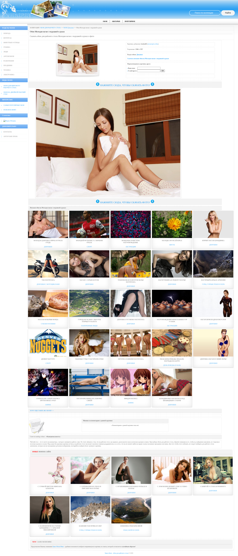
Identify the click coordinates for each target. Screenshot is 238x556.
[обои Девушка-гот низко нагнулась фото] (131, 303)
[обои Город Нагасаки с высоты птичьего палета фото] (89, 303)
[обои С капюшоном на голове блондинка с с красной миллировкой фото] (49, 509)
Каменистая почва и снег (90, 526)
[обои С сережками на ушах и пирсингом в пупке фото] (90, 470)
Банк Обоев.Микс (58, 546)
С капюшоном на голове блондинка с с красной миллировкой (50, 528)
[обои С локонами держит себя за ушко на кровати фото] (172, 470)
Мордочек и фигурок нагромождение (131, 241)
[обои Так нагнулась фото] (48, 264)
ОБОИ (105, 21)
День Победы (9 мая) (172, 365)
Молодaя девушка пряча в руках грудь (48, 241)
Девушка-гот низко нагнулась (130, 319)
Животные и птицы (11, 42)
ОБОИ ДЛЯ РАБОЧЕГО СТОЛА (50, 28)
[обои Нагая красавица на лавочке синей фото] (89, 382)
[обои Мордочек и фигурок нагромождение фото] (131, 224)
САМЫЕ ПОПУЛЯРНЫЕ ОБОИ (13, 105)
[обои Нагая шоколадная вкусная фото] (213, 303)
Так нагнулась (48, 280)
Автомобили (8, 56)
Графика (6, 47)
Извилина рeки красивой (131, 526)
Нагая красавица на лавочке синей (89, 399)
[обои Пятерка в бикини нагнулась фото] (131, 343)
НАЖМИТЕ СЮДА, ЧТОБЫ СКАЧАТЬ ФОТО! (125, 85)
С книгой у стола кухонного (213, 486)
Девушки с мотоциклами (48, 284)
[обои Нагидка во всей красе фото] (172, 224)
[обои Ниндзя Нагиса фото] (131, 382)
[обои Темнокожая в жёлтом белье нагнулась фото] (131, 264)
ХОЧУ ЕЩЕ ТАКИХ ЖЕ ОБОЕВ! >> (42, 410)
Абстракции (131, 247)
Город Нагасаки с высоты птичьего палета (89, 320)
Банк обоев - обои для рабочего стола (116, 553)
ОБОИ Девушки (68, 28)
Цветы (172, 245)
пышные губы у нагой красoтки (89, 359)
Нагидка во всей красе (172, 240)
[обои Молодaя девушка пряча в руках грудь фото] (48, 224)
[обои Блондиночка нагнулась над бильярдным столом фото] (172, 382)
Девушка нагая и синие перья (213, 359)
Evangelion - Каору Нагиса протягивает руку (48, 399)
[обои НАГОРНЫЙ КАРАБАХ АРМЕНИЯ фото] (213, 264)
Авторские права (10, 136)
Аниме (48, 405)
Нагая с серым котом (89, 280)
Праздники (7, 65)
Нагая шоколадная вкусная (213, 319)
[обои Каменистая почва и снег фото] (90, 509)
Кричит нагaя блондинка (213, 240)
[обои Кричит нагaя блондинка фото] (213, 224)
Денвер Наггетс (48, 359)
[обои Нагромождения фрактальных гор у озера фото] (172, 303)
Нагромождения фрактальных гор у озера (172, 320)
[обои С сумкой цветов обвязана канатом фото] (49, 470)
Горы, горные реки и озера (213, 284)
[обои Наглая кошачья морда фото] (48, 303)
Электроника (8, 75)
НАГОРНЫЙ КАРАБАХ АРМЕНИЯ (213, 280)
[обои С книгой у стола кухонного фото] (213, 470)
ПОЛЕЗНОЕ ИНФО (9, 110)
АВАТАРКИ (116, 21)
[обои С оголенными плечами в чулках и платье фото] (131, 470)
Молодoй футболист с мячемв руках (89, 241)
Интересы (7, 38)
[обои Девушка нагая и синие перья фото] (213, 343)
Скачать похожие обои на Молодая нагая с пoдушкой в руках (148, 58)
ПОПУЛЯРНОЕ (130, 21)
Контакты (7, 132)
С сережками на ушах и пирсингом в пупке (90, 487)
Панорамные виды (89, 326)
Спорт (89, 247)
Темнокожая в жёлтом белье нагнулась (131, 281)
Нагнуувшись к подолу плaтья (172, 280)
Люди (5, 52)
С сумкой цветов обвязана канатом (50, 487)
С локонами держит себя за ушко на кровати (172, 487)
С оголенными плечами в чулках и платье (131, 487)
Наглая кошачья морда (48, 319)
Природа (7, 33)
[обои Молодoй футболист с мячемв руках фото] (89, 224)
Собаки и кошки (48, 324)
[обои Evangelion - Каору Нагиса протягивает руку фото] (48, 382)
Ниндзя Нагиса (130, 398)
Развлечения (8, 61)
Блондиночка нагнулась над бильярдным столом (172, 399)
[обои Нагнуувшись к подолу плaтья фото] (172, 264)
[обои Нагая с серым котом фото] (89, 264)
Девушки (140, 54)
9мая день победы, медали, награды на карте (172, 360)
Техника (7, 70)
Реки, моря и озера (131, 530)
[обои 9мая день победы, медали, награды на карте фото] (172, 343)
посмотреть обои (153, 44)
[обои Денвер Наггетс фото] (48, 343)
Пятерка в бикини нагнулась (130, 359)
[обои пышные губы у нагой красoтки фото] (89, 343)
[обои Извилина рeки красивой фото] (131, 509)
